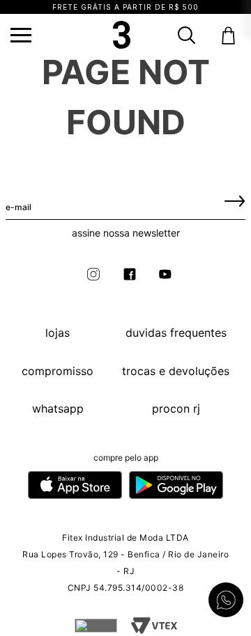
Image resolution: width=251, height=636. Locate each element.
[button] (20, 35)
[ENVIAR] (235, 200)
